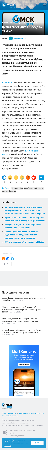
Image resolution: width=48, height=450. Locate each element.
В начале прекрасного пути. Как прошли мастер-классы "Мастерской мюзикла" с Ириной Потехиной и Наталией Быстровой (24, 210)
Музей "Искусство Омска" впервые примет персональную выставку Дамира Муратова (20, 319)
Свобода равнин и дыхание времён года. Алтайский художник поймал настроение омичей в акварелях (21, 234)
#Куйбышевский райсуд (34, 188)
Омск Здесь (8, 5)
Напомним (7, 82)
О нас (4, 413)
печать (42, 23)
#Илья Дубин (17, 188)
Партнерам (12, 413)
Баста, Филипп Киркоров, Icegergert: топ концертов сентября (24, 299)
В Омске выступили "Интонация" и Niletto (24, 242)
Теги (7, 188)
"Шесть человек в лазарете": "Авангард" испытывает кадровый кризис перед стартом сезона (21, 309)
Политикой (7, 446)
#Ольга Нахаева (9, 191)
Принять (37, 443)
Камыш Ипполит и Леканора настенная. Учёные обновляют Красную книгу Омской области (22, 331)
